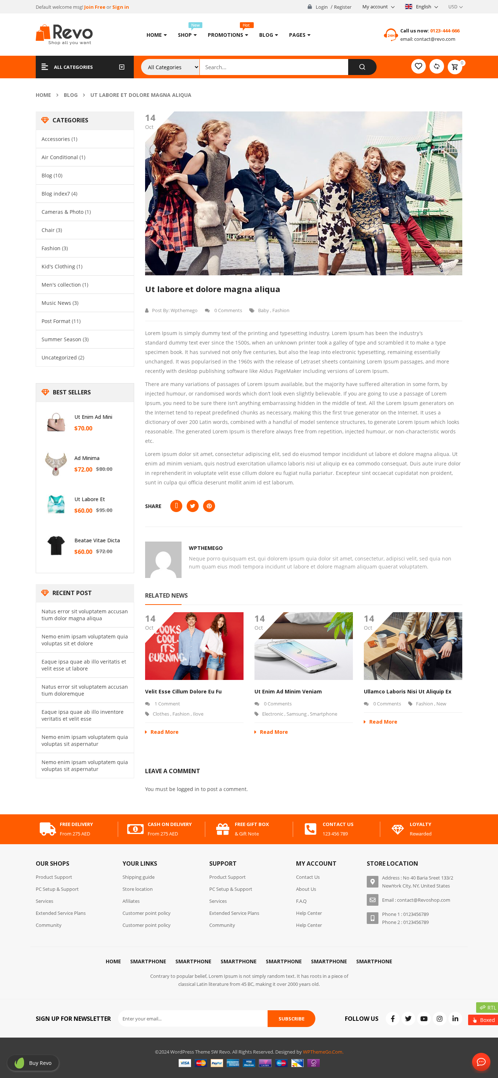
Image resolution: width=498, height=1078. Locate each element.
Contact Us (480, 1062)
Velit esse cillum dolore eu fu (183, 691)
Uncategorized (59, 357)
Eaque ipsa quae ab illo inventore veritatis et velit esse (83, 715)
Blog (71, 94)
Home (43, 94)
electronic (272, 714)
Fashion (51, 248)
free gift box (252, 824)
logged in (188, 789)
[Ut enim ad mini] (56, 422)
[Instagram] (440, 1019)
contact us (338, 824)
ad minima (87, 458)
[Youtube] (424, 1019)
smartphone (323, 714)
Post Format (56, 321)
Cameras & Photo (62, 211)
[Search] (362, 67)
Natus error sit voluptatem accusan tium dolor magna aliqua (85, 615)
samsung (297, 714)
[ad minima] (56, 463)
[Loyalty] (397, 829)
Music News (56, 302)
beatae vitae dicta (97, 540)
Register (342, 7)
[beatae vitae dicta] (56, 545)
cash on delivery (170, 824)
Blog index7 (56, 193)
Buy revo (40, 1062)
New (441, 703)
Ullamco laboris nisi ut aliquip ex (407, 691)
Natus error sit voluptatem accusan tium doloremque (85, 690)
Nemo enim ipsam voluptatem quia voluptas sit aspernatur (85, 740)
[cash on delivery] (135, 829)
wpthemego (184, 310)
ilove (198, 714)
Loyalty (420, 824)
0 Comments (227, 310)
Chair (48, 230)
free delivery (76, 824)
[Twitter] (408, 1019)
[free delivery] (47, 829)
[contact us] (310, 829)
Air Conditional (60, 157)
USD (453, 7)
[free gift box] (222, 829)
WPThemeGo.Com (322, 1052)
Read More (165, 731)
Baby (263, 310)
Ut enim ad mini (93, 416)
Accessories (56, 138)
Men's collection (61, 284)
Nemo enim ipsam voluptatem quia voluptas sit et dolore (85, 640)
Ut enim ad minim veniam (288, 691)
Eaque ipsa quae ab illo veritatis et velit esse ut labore (84, 665)
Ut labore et (89, 499)
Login (322, 7)
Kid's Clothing (58, 266)
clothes (161, 714)
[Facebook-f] (393, 1019)
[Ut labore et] (56, 504)
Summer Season (61, 339)
